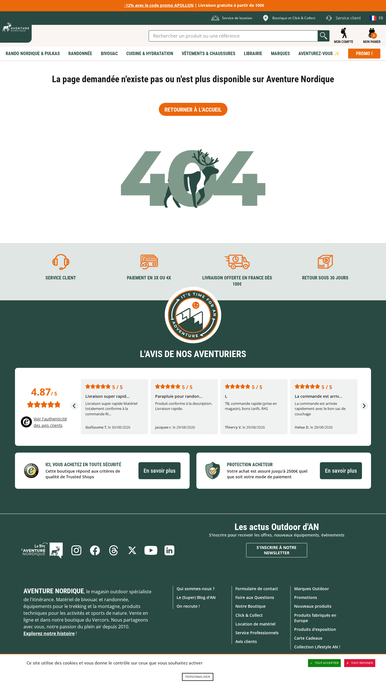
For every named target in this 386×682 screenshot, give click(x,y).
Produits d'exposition (315, 629)
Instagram (76, 550)
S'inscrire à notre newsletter (276, 550)
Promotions (305, 597)
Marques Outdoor (311, 588)
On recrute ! (188, 606)
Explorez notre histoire (49, 633)
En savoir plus (159, 470)
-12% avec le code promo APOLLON (159, 5)
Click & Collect (249, 615)
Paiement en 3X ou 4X (149, 278)
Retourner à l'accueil (193, 109)
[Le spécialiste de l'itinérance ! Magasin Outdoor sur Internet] (16, 27)
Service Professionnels (257, 632)
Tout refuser (362, 662)
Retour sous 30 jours (325, 278)
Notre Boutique (250, 606)
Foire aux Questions (254, 597)
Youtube (151, 550)
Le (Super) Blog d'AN (196, 597)
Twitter (132, 550)
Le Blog (42, 550)
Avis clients (246, 641)
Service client (60, 278)
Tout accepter (327, 662)
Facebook (95, 550)
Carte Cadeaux (308, 638)
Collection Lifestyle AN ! (317, 647)
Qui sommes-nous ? (195, 588)
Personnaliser (197, 676)
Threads (114, 550)
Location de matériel (255, 624)
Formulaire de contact (256, 588)
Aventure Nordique (53, 591)
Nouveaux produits (312, 606)
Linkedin (169, 550)
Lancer (323, 36)
